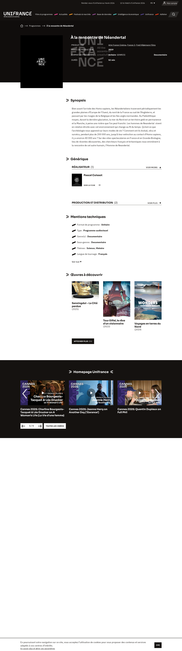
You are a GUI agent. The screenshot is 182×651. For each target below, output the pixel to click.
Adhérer (163, 14)
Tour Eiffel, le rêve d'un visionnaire (114, 322)
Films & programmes (44, 14)
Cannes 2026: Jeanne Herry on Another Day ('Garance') (88, 411)
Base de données (104, 14)
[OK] (158, 645)
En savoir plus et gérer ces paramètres (37, 648)
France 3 (131, 45)
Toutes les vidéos (55, 426)
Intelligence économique (128, 14)
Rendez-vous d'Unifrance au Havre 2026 (98, 3)
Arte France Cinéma (117, 45)
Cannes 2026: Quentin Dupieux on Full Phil (139, 411)
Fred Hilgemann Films (146, 45)
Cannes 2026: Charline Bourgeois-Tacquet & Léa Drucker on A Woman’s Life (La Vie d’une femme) (42, 412)
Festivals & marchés (82, 14)
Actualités (63, 14)
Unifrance (149, 14)
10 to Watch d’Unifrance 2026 (132, 3)
